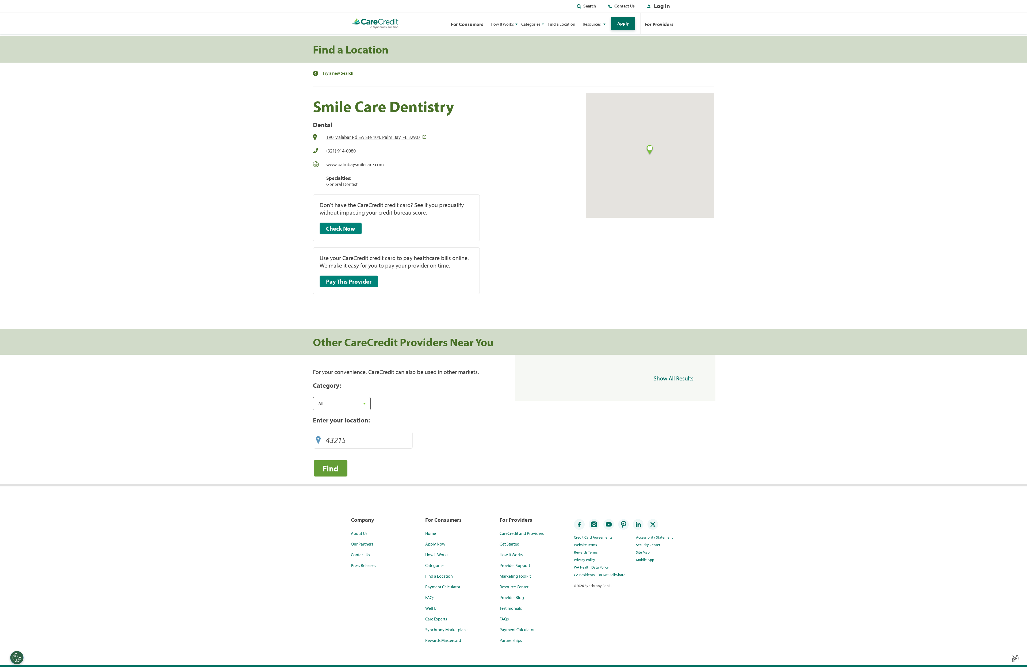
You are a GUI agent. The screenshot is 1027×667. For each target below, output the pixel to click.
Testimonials (511, 608)
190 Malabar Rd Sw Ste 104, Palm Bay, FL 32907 (373, 137)
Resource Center (514, 586)
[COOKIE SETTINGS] (17, 657)
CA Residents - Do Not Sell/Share (599, 574)
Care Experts (436, 619)
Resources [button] (592, 24)
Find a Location (561, 24)
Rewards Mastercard (443, 640)
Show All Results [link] (673, 378)
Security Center (648, 544)
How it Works (436, 554)
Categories (434, 565)
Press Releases (363, 565)
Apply (623, 23)
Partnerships (511, 640)
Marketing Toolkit (515, 576)
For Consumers (467, 24)
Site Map (643, 552)
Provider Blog (512, 597)
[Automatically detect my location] (318, 438)
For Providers (659, 24)
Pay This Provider (348, 281)
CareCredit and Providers (522, 533)
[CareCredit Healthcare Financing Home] (375, 23)
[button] (657, 7)
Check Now (340, 228)
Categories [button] (530, 24)
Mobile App (645, 559)
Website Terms (585, 544)
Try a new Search (338, 73)
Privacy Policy (584, 559)
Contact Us (624, 6)
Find (331, 468)
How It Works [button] (502, 24)
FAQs (429, 597)
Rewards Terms (586, 552)
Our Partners (362, 544)
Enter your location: (341, 420)
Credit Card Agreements (593, 537)
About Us (359, 533)
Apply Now (435, 544)
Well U (430, 608)
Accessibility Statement (654, 537)
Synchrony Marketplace (446, 629)
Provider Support (515, 565)
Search (589, 6)
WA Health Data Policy (591, 567)
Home (430, 533)
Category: (327, 385)
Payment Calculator (442, 586)
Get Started (509, 544)
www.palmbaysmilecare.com (355, 164)
